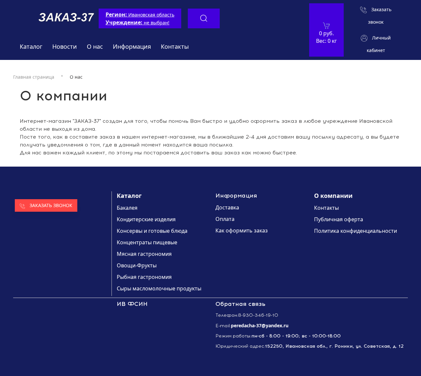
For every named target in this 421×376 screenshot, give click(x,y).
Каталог (31, 46)
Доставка (227, 207)
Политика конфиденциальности (355, 230)
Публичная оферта (338, 219)
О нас (95, 46)
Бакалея (127, 207)
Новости (64, 46)
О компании (333, 196)
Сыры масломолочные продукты (159, 288)
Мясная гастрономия (144, 253)
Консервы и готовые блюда (152, 230)
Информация (132, 46)
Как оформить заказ (241, 230)
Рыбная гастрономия (144, 277)
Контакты (175, 46)
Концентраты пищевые (147, 242)
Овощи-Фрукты (137, 265)
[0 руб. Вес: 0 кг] (326, 25)
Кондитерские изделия (146, 219)
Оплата (225, 219)
